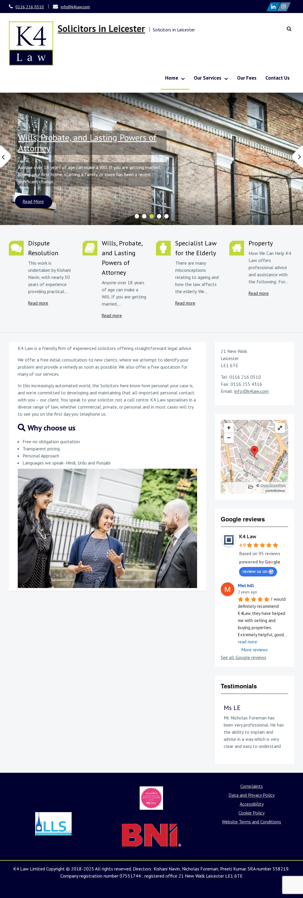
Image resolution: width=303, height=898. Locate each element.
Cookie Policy (251, 813)
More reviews (254, 650)
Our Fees (247, 78)
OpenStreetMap (273, 485)
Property (261, 243)
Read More (33, 201)
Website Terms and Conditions (251, 822)
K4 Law (247, 536)
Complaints (251, 786)
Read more (38, 303)
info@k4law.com (75, 6)
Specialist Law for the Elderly (195, 248)
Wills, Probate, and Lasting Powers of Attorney (87, 142)
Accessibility (252, 804)
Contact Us (277, 78)
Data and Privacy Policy (251, 795)
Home (171, 78)
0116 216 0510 (29, 6)
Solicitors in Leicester (101, 28)
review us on (255, 571)
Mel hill (246, 585)
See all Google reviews (243, 657)
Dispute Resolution (43, 248)
